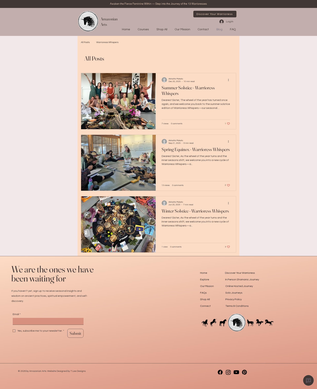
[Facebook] (220, 372)
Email (17, 314)
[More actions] (229, 80)
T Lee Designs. (78, 371)
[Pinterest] (244, 372)
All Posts (85, 42)
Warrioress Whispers (107, 42)
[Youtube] (236, 372)
